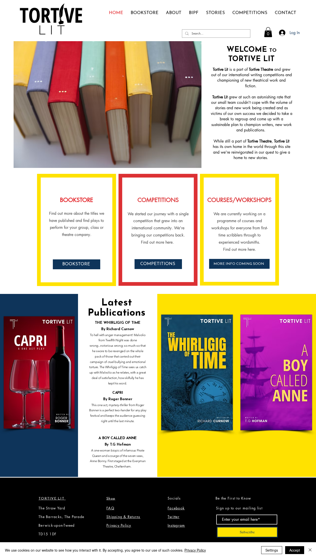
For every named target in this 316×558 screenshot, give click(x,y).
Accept (294, 550)
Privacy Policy (195, 550)
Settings (271, 550)
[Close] (310, 550)
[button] (268, 32)
